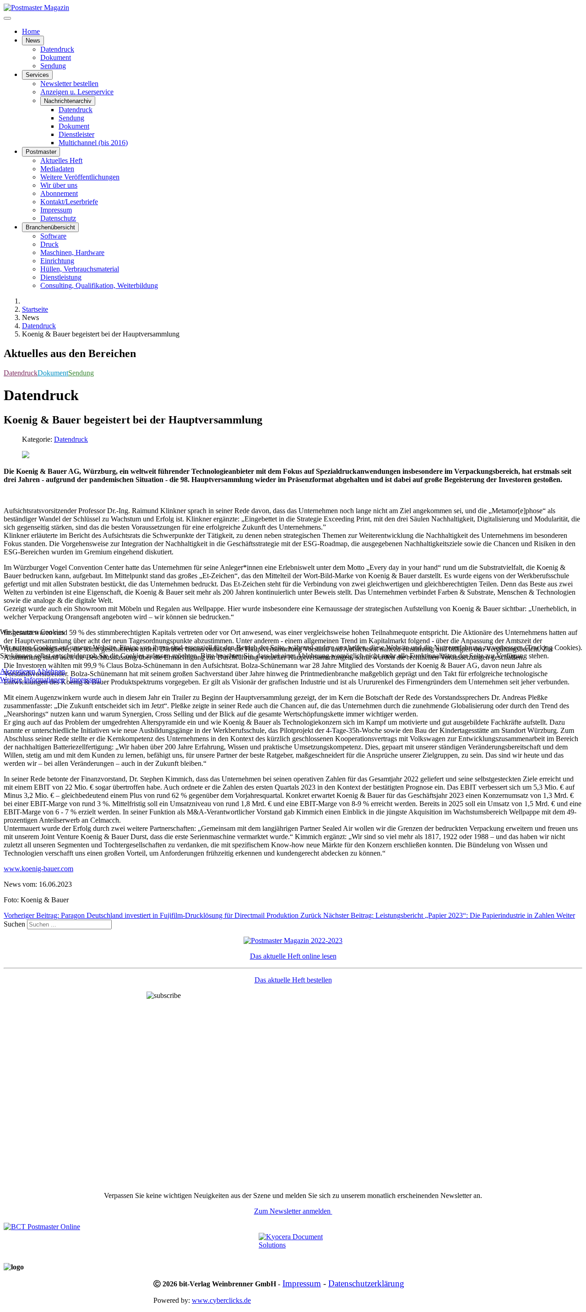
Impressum (85, 679)
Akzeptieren (17, 671)
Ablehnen (51, 671)
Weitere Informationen (32, 679)
